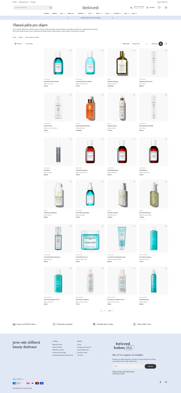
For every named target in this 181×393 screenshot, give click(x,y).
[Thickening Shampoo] (122, 151)
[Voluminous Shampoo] (122, 62)
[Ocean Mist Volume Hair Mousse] (58, 238)
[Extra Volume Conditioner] (90, 280)
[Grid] (160, 44)
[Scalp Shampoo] (153, 151)
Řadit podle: (126, 43)
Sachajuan (47, 79)
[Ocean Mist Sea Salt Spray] (90, 193)
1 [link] (101, 310)
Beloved (19, 388)
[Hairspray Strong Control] (153, 62)
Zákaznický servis (24, 2)
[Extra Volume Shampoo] (153, 238)
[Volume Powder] (58, 107)
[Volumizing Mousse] (153, 280)
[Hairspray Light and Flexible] (153, 107)
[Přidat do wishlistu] (70, 50)
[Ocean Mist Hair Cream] (90, 238)
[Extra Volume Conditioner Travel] (122, 280)
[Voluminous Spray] (122, 107)
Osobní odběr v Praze (144, 324)
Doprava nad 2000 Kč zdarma (26, 324)
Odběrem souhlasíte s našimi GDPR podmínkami (123, 371)
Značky (15, 2)
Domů (14, 37)
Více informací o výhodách (118, 373)
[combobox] (33, 7)
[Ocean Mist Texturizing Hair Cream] (122, 238)
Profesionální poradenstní (64, 324)
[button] (68, 18)
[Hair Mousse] (58, 151)
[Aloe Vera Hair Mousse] (153, 193)
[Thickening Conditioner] (90, 151)
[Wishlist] (159, 7)
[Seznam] (166, 44)
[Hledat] (50, 7)
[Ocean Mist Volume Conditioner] (90, 62)
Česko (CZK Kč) (161, 2)
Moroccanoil (143, 254)
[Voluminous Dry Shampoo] (58, 193)
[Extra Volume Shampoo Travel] (58, 280)
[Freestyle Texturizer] (122, 193)
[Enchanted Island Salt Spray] (90, 107)
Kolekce (20, 37)
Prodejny (32, 2)
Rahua (109, 79)
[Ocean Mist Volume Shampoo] (58, 62)
